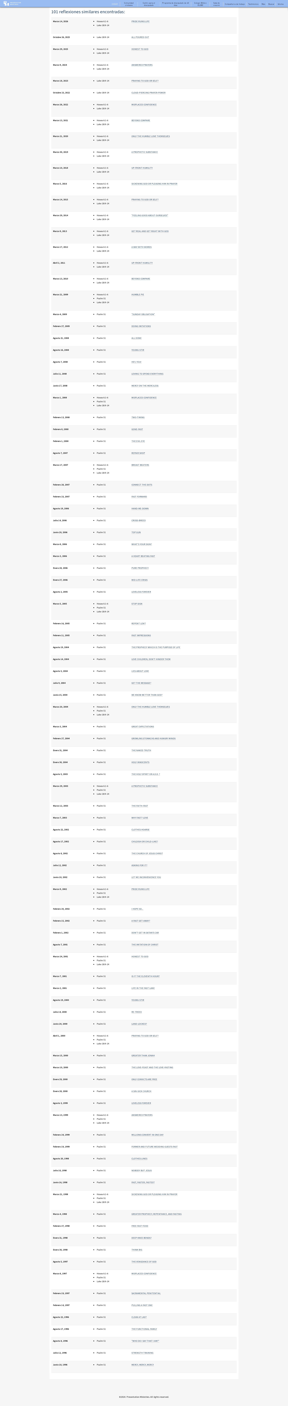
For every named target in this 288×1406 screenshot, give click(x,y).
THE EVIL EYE (138, 441)
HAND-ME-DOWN (140, 508)
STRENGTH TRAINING (142, 1352)
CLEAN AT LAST (139, 1317)
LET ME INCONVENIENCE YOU (146, 877)
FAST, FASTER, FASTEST (143, 1182)
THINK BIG (137, 1249)
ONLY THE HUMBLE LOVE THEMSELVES (151, 136)
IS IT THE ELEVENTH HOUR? (146, 976)
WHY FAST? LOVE (140, 817)
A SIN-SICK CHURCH (141, 1091)
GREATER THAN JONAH (143, 1055)
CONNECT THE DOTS (142, 484)
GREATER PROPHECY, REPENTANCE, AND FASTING (157, 1214)
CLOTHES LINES (139, 1158)
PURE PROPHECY (140, 568)
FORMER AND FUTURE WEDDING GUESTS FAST (155, 1146)
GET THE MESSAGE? (141, 682)
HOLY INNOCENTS (140, 762)
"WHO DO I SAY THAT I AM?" (145, 1340)
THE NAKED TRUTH (141, 750)
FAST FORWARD (139, 496)
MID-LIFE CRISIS (140, 579)
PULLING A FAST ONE (142, 1305)
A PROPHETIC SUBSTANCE (145, 152)
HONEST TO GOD (140, 49)
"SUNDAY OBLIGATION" (143, 314)
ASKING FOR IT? (139, 865)
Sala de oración (216, 4)
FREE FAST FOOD (140, 1225)
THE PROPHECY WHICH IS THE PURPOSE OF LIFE (156, 647)
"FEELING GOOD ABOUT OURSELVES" (150, 215)
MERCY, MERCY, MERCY (143, 1364)
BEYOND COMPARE (141, 120)
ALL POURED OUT (140, 37)
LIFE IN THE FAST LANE (143, 988)
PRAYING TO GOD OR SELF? (145, 80)
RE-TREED (137, 1011)
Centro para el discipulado (149, 4)
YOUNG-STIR (138, 349)
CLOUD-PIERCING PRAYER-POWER (149, 92)
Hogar (115, 4)
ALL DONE (137, 338)
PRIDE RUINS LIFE (141, 21)
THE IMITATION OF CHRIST (145, 944)
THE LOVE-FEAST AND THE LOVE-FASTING (152, 1067)
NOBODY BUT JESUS (142, 1170)
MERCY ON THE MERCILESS (145, 385)
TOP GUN (136, 532)
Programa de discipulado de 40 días (175, 4)
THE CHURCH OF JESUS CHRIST (147, 853)
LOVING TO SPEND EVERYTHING (147, 373)
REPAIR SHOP (138, 453)
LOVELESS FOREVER (141, 591)
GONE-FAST (137, 429)
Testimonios (253, 4)
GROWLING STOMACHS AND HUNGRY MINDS (154, 738)
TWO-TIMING (138, 417)
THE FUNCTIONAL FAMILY (144, 1329)
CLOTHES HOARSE (141, 829)
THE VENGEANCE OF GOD (144, 1261)
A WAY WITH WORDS (142, 247)
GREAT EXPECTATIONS (143, 726)
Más (263, 4)
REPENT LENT (139, 623)
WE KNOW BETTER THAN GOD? (147, 694)
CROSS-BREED (139, 520)
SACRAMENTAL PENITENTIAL (146, 1293)
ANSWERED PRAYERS (142, 64)
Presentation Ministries (15, 3)
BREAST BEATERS (140, 464)
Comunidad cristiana (129, 4)
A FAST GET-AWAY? (141, 920)
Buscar (271, 4)
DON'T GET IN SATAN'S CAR (145, 932)
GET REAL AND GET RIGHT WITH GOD (150, 231)
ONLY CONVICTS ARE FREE (144, 1079)
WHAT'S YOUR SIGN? (142, 544)
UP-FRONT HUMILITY (142, 167)
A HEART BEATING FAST (143, 556)
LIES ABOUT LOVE (140, 671)
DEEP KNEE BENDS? (142, 1237)
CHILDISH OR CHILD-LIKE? (145, 841)
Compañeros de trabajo (235, 4)
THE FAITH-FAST (140, 805)
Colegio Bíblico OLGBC (200, 4)
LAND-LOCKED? (139, 1023)
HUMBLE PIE (138, 294)
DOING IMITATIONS (141, 326)
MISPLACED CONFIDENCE (144, 104)
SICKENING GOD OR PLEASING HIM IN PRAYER (154, 183)
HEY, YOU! (136, 361)
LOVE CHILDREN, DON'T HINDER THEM (151, 659)
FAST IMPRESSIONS (141, 635)
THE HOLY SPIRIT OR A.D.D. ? (146, 774)
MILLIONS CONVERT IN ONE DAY (148, 1134)
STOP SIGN (137, 603)
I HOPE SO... (137, 908)
